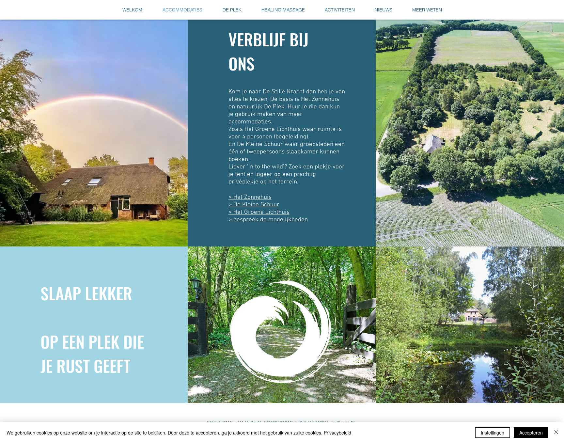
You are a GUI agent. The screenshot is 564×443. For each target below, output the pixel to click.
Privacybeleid (337, 432)
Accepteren (531, 432)
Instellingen (492, 432)
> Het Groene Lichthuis (259, 212)
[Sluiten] (556, 432)
